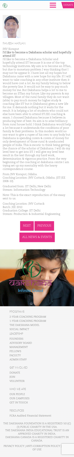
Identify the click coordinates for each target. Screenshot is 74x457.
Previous (44, 225)
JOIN (12, 377)
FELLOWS (15, 351)
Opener (53, 5)
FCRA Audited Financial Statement (30, 416)
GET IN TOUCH (19, 402)
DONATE (15, 373)
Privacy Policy (14, 446)
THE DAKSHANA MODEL (25, 325)
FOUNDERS (16, 339)
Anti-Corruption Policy (43, 446)
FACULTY (15, 355)
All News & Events (37, 237)
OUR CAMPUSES (19, 398)
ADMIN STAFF (18, 359)
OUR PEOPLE (17, 394)
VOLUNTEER (17, 381)
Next (27, 225)
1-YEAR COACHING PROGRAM (28, 321)
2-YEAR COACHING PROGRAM (28, 317)
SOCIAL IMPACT (19, 329)
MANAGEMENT (19, 347)
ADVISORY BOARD (21, 343)
